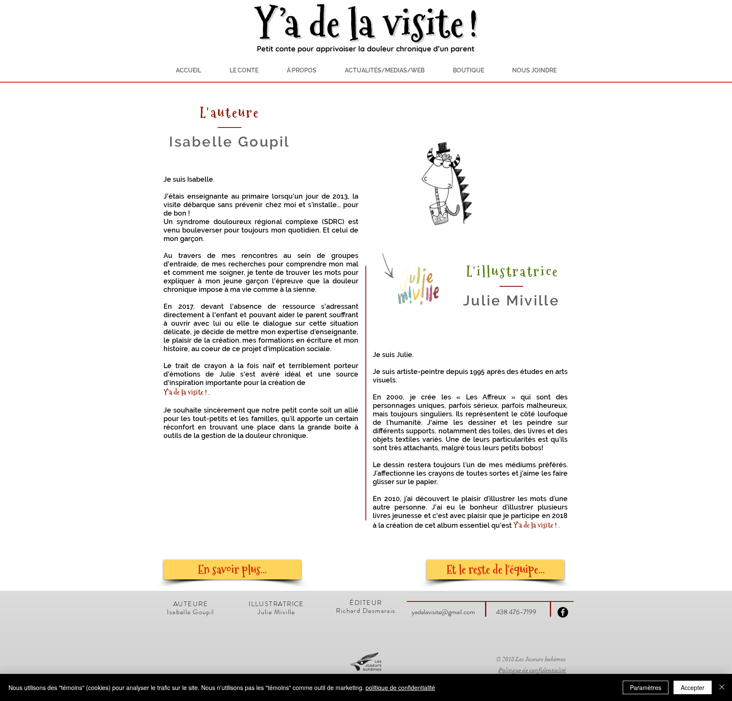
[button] (301, 70)
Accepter (692, 687)
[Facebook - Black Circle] (562, 612)
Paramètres (645, 687)
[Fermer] (722, 687)
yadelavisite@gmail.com (443, 612)
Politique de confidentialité (532, 670)
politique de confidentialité (400, 687)
